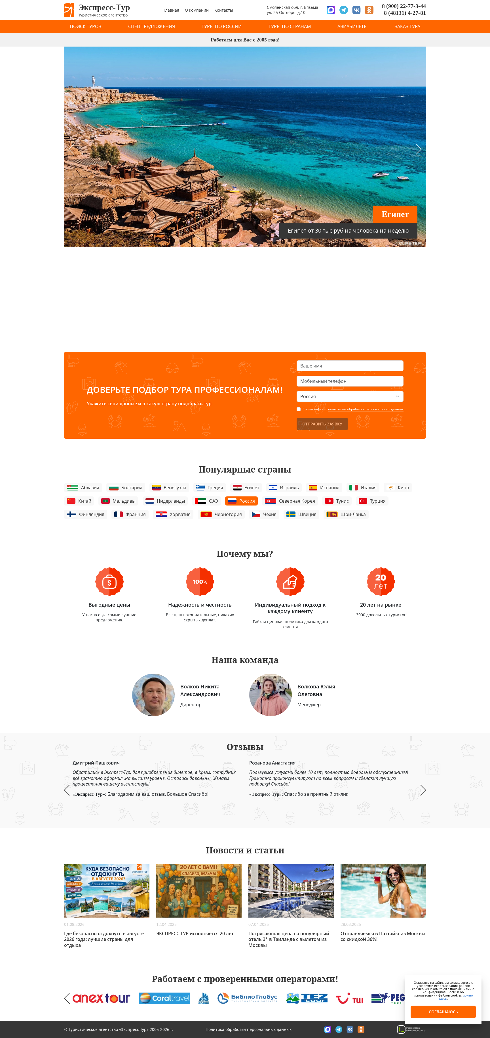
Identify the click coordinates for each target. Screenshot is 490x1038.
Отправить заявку (322, 424)
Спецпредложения (151, 26)
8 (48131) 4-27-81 (405, 13)
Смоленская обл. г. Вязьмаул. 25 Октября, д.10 (292, 10)
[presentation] (71, 149)
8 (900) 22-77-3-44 (404, 6)
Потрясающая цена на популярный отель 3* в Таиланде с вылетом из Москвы (288, 939)
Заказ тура (407, 26)
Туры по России (222, 26)
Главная (171, 10)
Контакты (223, 10)
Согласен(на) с (353, 409)
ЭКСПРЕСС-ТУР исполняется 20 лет (195, 933)
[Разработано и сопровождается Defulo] (411, 1029)
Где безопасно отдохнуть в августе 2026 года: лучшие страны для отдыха (104, 939)
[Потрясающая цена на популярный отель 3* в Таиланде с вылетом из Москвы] (291, 890)
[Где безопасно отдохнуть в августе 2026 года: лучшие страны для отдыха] (106, 890)
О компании (197, 10)
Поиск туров (85, 26)
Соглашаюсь (443, 1011)
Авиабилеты (352, 26)
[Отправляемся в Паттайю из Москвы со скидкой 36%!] (383, 890)
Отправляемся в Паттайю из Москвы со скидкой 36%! (383, 936)
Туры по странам (290, 26)
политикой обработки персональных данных (366, 409)
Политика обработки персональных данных (249, 1029)
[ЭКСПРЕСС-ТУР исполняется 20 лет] (199, 890)
